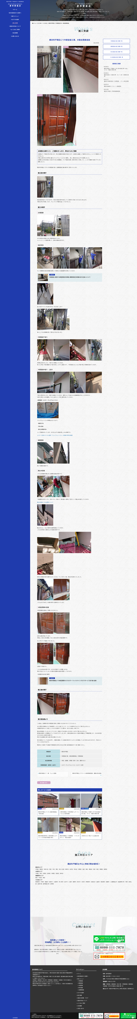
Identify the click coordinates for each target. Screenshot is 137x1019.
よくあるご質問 (15, 29)
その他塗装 (62, 808)
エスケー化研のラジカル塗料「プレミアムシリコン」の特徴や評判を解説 (54, 435)
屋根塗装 (43, 808)
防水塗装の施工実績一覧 (116, 52)
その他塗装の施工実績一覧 (116, 57)
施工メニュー (15, 16)
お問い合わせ (15, 36)
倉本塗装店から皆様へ (15, 12)
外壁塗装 (39, 808)
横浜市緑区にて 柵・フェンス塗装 (47, 773)
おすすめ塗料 (15, 19)
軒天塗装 (81, 987)
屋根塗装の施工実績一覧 (116, 46)
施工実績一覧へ (44, 782)
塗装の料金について (15, 26)
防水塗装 (87, 808)
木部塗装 (81, 985)
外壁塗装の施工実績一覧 (116, 41)
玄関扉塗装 (81, 990)
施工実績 (15, 23)
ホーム (15, 9)
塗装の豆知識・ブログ (82, 998)
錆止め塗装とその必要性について (45, 502)
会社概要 (15, 33)
